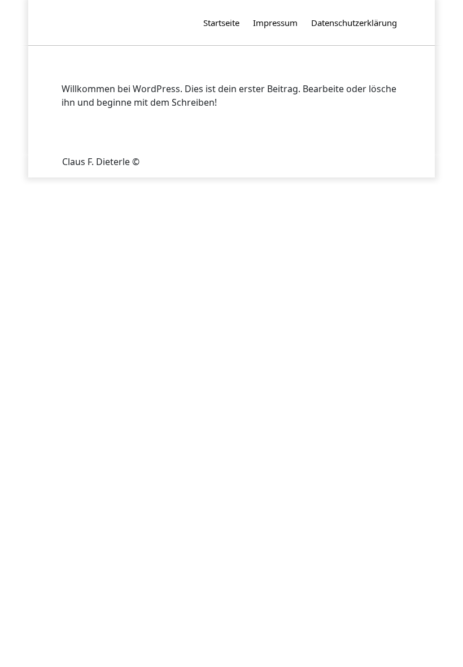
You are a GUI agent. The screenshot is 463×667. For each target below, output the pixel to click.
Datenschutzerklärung (354, 22)
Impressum (275, 22)
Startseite (221, 22)
